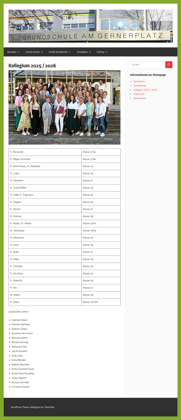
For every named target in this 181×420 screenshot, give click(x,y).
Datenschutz (139, 98)
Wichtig (100, 51)
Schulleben (82, 51)
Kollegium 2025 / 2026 (145, 89)
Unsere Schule (33, 51)
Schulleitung (139, 85)
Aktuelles (11, 51)
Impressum (139, 93)
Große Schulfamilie (58, 51)
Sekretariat (139, 81)
